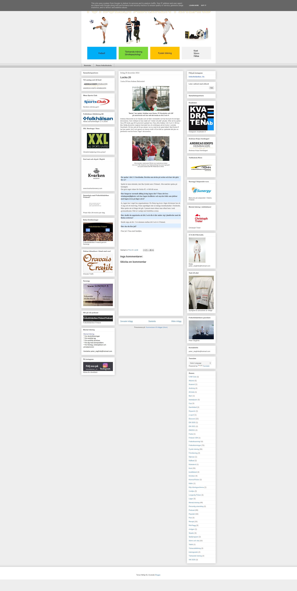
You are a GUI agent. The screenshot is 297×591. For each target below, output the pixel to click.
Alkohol (191, 381)
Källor (191, 483)
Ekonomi (192, 419)
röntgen (191, 529)
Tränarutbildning (195, 548)
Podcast (192, 510)
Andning (192, 388)
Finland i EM (193, 438)
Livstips (191, 491)
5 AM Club (192, 377)
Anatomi (192, 384)
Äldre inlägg (176, 321)
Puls (190, 518)
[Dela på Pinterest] (153, 250)
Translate (206, 366)
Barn (190, 396)
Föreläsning (193, 453)
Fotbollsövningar (195, 445)
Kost (190, 468)
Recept (191, 521)
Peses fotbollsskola (104, 65)
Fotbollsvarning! (194, 441)
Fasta (191, 434)
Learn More (194, 5)
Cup (190, 403)
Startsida (87, 65)
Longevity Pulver (195, 495)
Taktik (191, 544)
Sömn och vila (194, 541)
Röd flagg (192, 525)
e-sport (191, 415)
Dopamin (192, 411)
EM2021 (192, 430)
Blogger (157, 575)
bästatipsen (193, 400)
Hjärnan (192, 457)
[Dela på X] (148, 250)
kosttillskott (193, 472)
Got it (203, 5)
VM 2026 (192, 560)
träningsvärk (193, 552)
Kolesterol (192, 464)
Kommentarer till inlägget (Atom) (157, 327)
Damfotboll (193, 407)
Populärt (192, 514)
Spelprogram (193, 537)
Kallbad (191, 460)
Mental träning (194, 502)
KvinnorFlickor (194, 480)
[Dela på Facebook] (151, 250)
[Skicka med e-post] (144, 250)
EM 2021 (192, 426)
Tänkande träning (195, 556)
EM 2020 (192, 422)
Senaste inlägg (126, 321)
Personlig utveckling (196, 506)
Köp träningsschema (196, 487)
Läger (191, 499)
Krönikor (192, 476)
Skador (191, 533)
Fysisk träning (194, 449)
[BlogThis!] (146, 250)
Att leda (191, 392)
